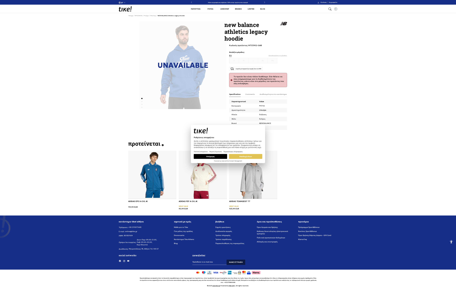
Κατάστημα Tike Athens (184, 239)
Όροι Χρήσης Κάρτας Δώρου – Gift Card (314, 235)
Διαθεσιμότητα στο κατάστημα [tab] (273, 94)
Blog (176, 243)
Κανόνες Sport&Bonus (307, 231)
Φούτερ (153, 15)
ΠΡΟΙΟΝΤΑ (138, 15)
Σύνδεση (324, 2)
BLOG (262, 9)
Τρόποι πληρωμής (222, 235)
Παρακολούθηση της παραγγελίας (229, 243)
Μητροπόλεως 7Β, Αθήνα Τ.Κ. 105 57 (144, 249)
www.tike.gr (216, 286)
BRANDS (238, 9)
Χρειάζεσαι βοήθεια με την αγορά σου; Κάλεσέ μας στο (228, 1)
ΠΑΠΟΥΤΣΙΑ (195, 9)
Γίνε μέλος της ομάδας (183, 231)
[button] (122, 2)
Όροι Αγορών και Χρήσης (267, 227)
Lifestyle (262, 110)
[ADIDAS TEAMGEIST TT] (253, 175)
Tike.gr (130, 15)
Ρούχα (146, 15)
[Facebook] (120, 261)
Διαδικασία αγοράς (223, 231)
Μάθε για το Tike (181, 227)
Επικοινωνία (179, 235)
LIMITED (251, 9)
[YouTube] (128, 261)
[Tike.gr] (125, 9)
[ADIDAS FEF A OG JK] (203, 175)
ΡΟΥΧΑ (210, 9)
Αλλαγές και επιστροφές (267, 242)
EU (230, 55)
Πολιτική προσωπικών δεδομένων (271, 238)
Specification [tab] (235, 94)
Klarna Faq (302, 239)
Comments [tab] (250, 94)
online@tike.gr (131, 231)
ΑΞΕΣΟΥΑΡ (224, 9)
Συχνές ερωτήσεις (223, 227)
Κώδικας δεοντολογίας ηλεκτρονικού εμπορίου (272, 232)
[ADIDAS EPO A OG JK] (152, 175)
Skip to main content (128, 2)
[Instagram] (124, 261)
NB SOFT (232, 286)
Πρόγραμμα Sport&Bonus (308, 227)
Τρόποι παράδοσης (223, 239)
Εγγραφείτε (333, 2)
